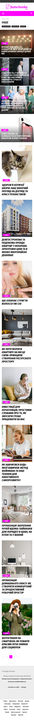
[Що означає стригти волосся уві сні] (17, 279)
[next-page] (18, 656)
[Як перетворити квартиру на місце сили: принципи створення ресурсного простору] (17, 327)
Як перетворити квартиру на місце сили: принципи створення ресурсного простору (16, 355)
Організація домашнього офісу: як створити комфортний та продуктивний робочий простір (16, 586)
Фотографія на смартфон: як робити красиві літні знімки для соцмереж (15, 643)
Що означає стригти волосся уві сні (15, 302)
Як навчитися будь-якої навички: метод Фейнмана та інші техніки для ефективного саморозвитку (15, 472)
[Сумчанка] (17, 7)
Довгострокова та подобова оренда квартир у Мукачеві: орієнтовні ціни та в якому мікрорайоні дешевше (14, 247)
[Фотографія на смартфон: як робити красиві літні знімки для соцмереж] (17, 616)
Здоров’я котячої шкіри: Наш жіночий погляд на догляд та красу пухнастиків (15, 189)
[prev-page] (3, 656)
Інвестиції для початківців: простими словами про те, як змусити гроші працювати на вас (16, 413)
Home (3, 19)
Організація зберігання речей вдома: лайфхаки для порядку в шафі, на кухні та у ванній (17, 530)
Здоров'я (23, 26)
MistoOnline (27, 676)
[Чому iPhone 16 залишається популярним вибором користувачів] (17, 128)
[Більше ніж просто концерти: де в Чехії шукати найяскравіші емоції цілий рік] (17, 44)
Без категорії (15, 26)
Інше (4, 43)
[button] (3, 13)
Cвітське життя (6, 26)
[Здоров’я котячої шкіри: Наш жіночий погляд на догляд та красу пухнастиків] (17, 163)
